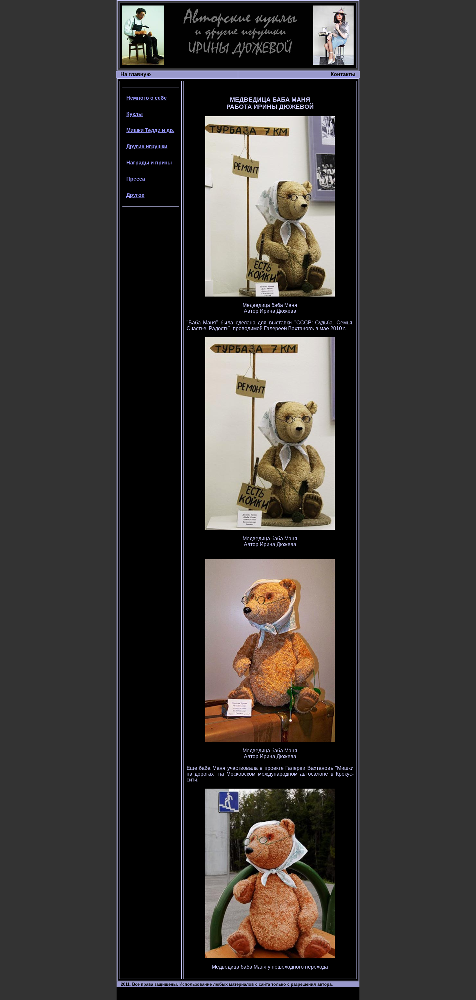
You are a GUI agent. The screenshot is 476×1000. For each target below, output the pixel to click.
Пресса (135, 179)
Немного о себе (146, 98)
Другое (135, 195)
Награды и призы (149, 162)
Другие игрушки (146, 146)
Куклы (134, 114)
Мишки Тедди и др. (150, 130)
